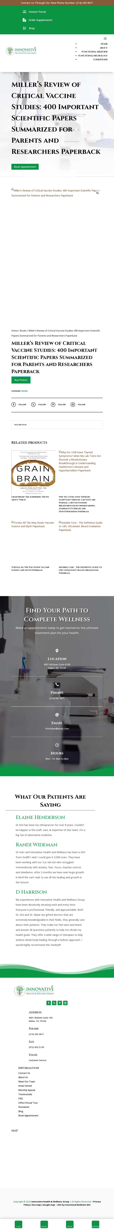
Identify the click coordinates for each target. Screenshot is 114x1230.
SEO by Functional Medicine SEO (74, 1204)
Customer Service (37, 1060)
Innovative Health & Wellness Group (50, 1201)
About (103, 47)
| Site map (35, 1204)
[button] (97, 192)
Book (44, 1227)
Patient (95, 1227)
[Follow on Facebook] (13, 404)
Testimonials (25, 1094)
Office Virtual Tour (28, 1102)
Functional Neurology (92, 55)
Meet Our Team (26, 1081)
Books (23, 330)
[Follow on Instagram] (73, 404)
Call (18, 1227)
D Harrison (31, 892)
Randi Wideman (36, 844)
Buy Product (21, 379)
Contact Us (24, 1073)
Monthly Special (26, 1090)
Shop (69, 1227)
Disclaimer (23, 1107)
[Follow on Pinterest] (53, 404)
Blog (20, 1111)
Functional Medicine (94, 51)
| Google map (48, 1204)
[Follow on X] (33, 404)
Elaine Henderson (40, 817)
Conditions (100, 59)
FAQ (20, 1098)
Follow (22, 405)
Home (104, 44)
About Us (23, 1077)
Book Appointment (25, 166)
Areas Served (25, 1085)
